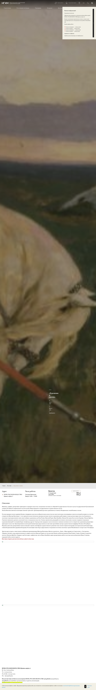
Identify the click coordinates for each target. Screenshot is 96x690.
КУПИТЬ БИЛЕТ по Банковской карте (12, 682)
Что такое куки (89, 686)
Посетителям (7, 8)
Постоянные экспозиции (23, 8)
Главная (3, 485)
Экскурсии (49, 8)
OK (85, 686)
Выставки (60, 8)
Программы (38, 8)
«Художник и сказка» (18, 485)
